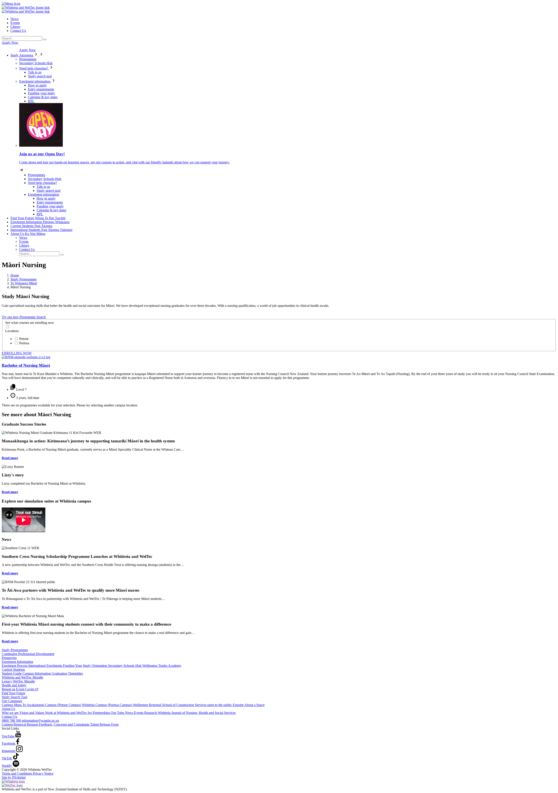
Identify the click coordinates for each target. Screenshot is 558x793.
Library (15, 27)
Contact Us (18, 30)
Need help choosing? (34, 68)
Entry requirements (41, 89)
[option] (283, 338)
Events (15, 23)
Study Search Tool (14, 697)
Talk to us (34, 72)
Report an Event (13, 689)
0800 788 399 (12, 720)
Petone (24, 339)
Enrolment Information (40, 222)
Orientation (100, 665)
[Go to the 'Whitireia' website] (13, 781)
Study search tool (40, 76)
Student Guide (12, 673)
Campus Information (37, 673)
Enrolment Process (15, 665)
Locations (12, 331)
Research (151, 713)
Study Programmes (23, 279)
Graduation (60, 673)
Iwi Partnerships (99, 713)
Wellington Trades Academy (161, 665)
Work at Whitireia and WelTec (66, 713)
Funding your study (41, 93)
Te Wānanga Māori (23, 283)
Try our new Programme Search (24, 317)
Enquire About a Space (249, 705)
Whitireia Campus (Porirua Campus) (107, 705)
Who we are (10, 713)
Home (14, 275)
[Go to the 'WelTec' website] (12, 785)
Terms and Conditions (17, 773)
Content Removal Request (20, 724)
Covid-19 (31, 689)
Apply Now (10, 42)
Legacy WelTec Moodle (18, 681)
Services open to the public (214, 705)
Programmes (27, 59)
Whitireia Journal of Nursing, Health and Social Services (197, 713)
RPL (31, 101)
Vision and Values (32, 713)
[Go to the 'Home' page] (26, 7)
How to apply (37, 85)
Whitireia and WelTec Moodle (22, 677)
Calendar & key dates (43, 97)
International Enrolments (45, 665)
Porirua (24, 343)
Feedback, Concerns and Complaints (64, 724)
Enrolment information (35, 81)
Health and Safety (14, 685)
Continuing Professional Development (28, 654)
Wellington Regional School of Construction (164, 705)
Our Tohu (118, 713)
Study (21, 55)
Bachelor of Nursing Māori (26, 365)
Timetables (75, 673)
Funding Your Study (77, 665)
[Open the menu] (279, 4)
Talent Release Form (104, 724)
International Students (41, 230)
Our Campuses (12, 701)
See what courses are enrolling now (29, 322)
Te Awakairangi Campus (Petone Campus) (52, 705)
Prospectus (9, 658)
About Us (27, 234)
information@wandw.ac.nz (40, 720)
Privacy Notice (43, 773)
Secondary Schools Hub (36, 63)
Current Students (31, 226)
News (14, 19)
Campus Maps (12, 705)
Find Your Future (37, 218)
